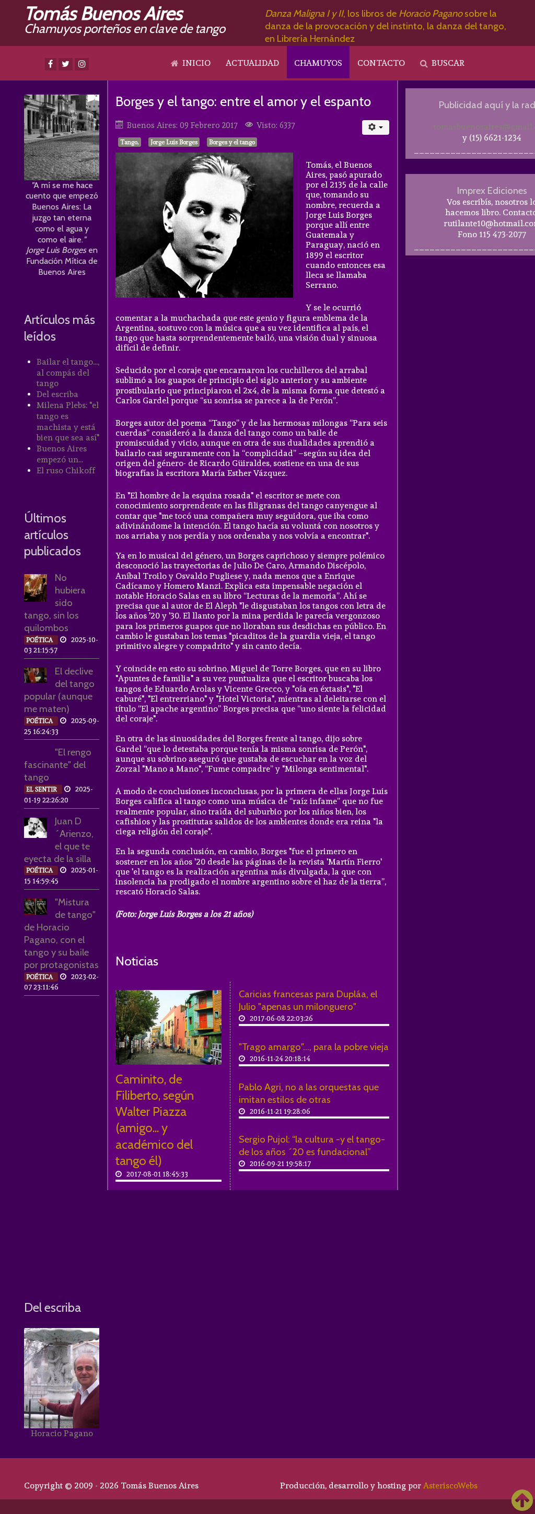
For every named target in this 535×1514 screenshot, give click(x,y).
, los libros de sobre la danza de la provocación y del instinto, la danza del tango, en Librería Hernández (385, 25)
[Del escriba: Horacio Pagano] (61, 1378)
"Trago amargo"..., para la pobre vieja (314, 1047)
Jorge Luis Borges (173, 142)
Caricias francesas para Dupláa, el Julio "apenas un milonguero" (308, 1000)
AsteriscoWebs (450, 1485)
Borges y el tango (232, 142)
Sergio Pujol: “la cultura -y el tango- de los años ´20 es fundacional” (312, 1145)
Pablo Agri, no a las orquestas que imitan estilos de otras (309, 1093)
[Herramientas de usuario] (376, 127)
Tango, (129, 142)
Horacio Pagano (62, 1433)
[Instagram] (82, 64)
